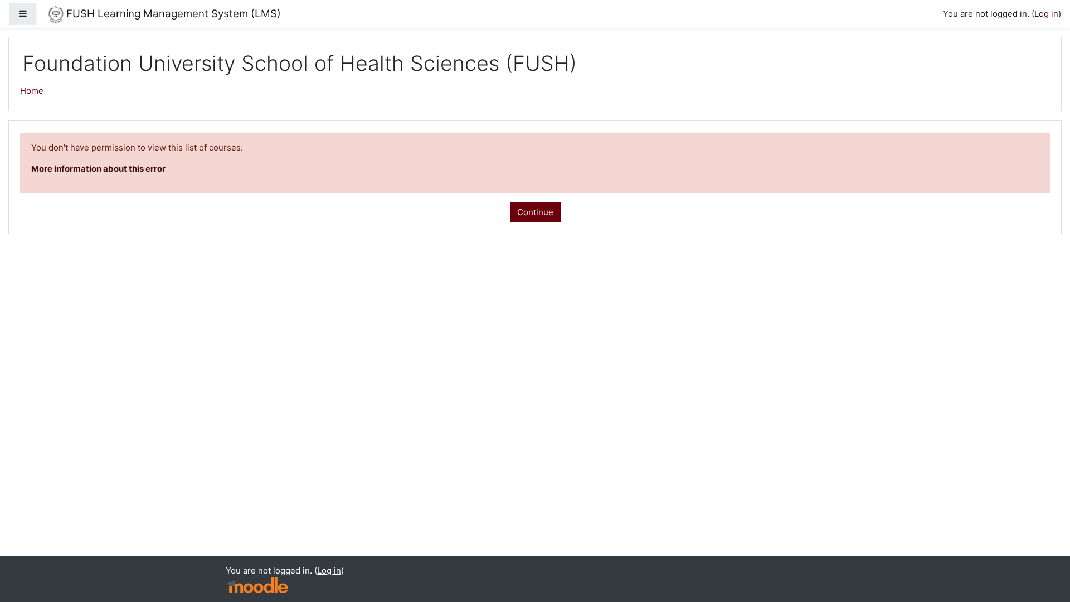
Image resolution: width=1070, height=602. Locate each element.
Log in (1046, 13)
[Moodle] (257, 585)
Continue (535, 212)
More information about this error (98, 168)
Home (31, 90)
